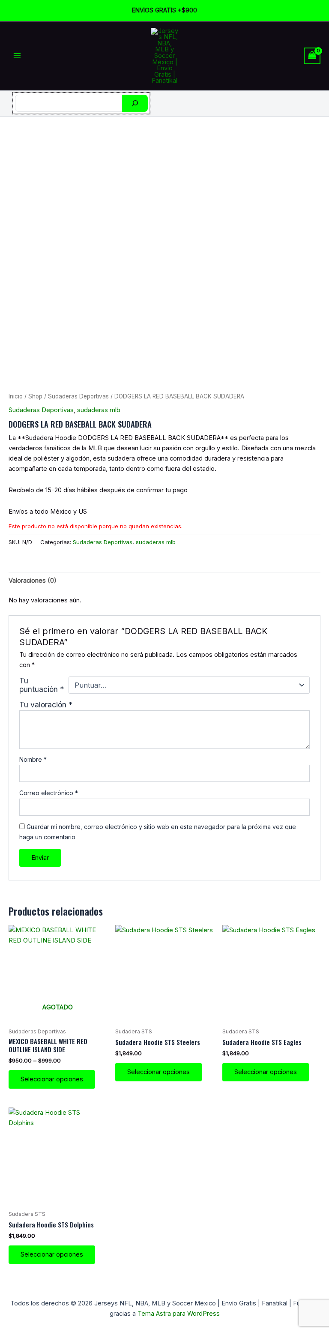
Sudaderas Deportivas (78, 396)
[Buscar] (135, 103)
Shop (35, 396)
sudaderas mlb (98, 410)
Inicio (16, 396)
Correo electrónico (48, 792)
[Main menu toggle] (17, 55)
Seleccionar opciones (52, 1079)
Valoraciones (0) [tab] (33, 580)
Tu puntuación (41, 685)
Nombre (33, 759)
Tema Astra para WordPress (179, 1313)
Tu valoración (45, 704)
